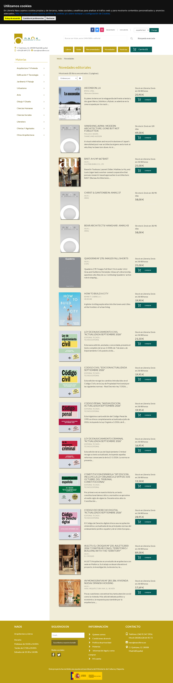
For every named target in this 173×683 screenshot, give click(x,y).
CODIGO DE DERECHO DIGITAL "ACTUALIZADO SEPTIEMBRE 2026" (103, 511)
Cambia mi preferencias (33, 18)
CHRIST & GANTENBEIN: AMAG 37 (102, 192)
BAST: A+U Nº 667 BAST (96, 158)
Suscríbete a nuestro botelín (64, 643)
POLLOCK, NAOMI (91, 134)
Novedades (110, 49)
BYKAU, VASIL (89, 91)
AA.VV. (86, 162)
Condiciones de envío (101, 638)
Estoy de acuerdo (12, 18)
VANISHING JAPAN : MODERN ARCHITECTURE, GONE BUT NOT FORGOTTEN (101, 128)
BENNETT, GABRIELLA (92, 297)
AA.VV (86, 554)
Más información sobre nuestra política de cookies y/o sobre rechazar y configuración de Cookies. (62, 13)
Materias (96, 646)
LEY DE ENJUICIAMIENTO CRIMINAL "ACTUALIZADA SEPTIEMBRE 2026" (103, 439)
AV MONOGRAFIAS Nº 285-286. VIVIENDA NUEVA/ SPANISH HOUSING (106, 581)
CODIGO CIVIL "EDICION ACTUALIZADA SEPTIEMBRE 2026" (105, 368)
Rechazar (50, 18)
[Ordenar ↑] (80, 78)
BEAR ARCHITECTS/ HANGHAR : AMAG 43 (106, 225)
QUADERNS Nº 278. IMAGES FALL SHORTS (106, 258)
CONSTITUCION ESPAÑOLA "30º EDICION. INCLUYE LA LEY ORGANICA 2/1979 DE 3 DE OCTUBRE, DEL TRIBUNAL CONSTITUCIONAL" (107, 478)
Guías (78, 49)
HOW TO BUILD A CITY (96, 293)
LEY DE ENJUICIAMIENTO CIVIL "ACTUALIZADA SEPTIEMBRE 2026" (103, 333)
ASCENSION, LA (92, 87)
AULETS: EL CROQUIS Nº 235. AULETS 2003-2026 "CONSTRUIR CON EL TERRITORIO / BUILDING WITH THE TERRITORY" (106, 548)
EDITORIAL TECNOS (91, 338)
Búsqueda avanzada (146, 38)
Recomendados (93, 49)
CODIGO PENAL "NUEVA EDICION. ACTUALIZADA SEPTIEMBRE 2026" (102, 404)
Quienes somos (98, 634)
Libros (68, 49)
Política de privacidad (101, 642)
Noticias (123, 49)
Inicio (59, 58)
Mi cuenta (96, 658)
